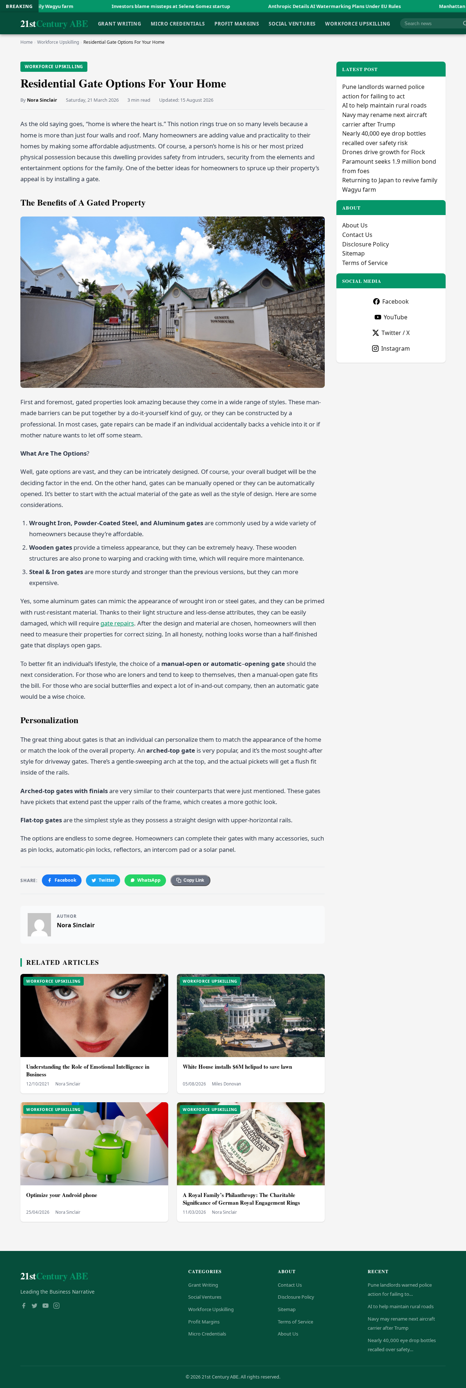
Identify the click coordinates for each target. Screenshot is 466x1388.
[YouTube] (45, 1306)
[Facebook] (23, 1306)
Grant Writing (119, 23)
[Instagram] (56, 1306)
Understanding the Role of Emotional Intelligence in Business (87, 1070)
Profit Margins (236, 23)
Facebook (65, 880)
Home (26, 42)
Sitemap (353, 253)
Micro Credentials (178, 23)
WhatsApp (149, 880)
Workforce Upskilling (357, 23)
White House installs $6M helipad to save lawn (237, 1067)
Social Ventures (292, 23)
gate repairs (117, 623)
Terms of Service (365, 263)
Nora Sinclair (42, 100)
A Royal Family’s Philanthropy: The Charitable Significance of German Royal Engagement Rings (241, 1198)
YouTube (395, 317)
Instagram (395, 348)
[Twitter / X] (34, 1306)
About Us (355, 225)
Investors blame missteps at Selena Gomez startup (101, 6)
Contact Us (357, 235)
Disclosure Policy (365, 244)
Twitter (107, 880)
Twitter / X (396, 333)
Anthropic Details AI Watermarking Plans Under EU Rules (264, 6)
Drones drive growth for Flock (383, 152)
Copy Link (193, 880)
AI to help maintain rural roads (384, 105)
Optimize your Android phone (61, 1195)
